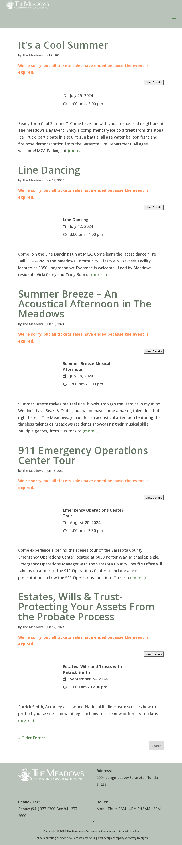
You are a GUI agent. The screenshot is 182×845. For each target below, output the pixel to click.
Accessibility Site (129, 831)
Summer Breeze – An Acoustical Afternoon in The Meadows (84, 303)
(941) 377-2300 (43, 808)
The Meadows (32, 55)
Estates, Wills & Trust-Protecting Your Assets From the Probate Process (86, 606)
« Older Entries (32, 737)
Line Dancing (49, 170)
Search (156, 746)
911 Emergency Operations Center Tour (83, 455)
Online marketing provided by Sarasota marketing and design (73, 838)
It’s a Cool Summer (63, 45)
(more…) (76, 150)
